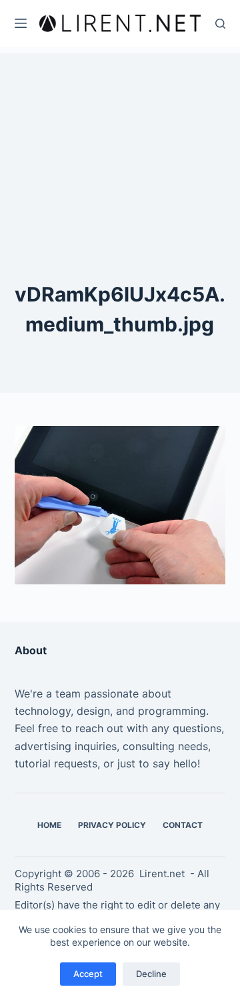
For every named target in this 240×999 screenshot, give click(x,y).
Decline (151, 973)
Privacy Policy (112, 825)
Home (49, 825)
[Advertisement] (120, 136)
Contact (183, 825)
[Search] (220, 24)
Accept (88, 973)
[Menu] (21, 23)
